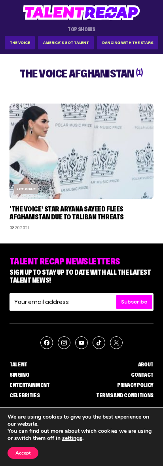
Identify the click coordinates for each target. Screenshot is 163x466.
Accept (22, 453)
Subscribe (134, 301)
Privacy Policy (135, 385)
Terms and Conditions (125, 395)
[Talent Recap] (81, 12)
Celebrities (24, 395)
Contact (142, 375)
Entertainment (29, 385)
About (146, 364)
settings (72, 438)
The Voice (20, 42)
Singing (19, 375)
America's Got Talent (66, 42)
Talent (18, 364)
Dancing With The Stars (128, 42)
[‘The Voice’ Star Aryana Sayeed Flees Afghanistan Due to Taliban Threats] (81, 151)
